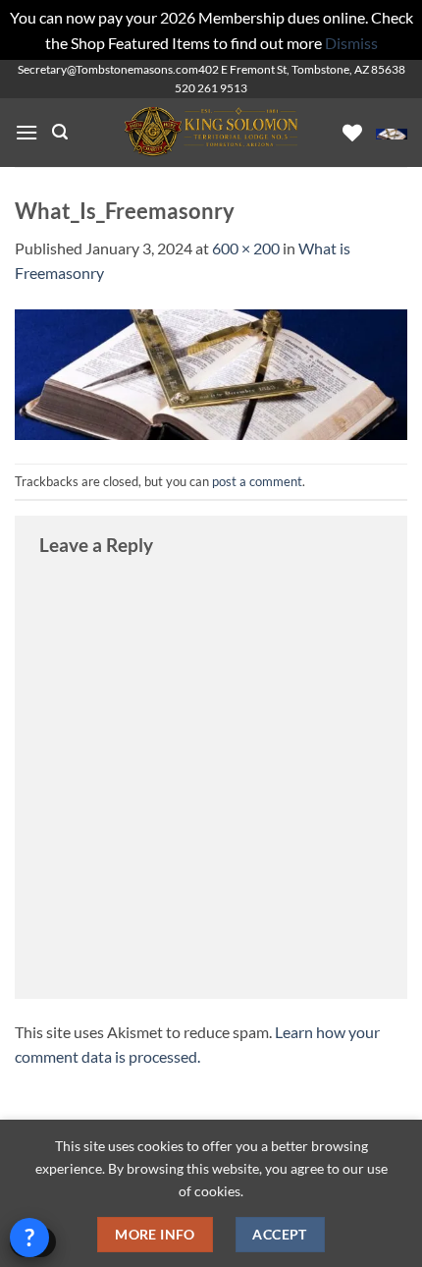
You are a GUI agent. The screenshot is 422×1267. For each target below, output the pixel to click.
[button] (26, 132)
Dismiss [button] (351, 42)
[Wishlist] (352, 132)
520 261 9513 (211, 88)
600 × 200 (246, 248)
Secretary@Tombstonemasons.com (108, 69)
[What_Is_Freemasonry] (211, 372)
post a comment (257, 481)
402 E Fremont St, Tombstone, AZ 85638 (301, 69)
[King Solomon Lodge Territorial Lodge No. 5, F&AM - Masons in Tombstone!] (211, 132)
